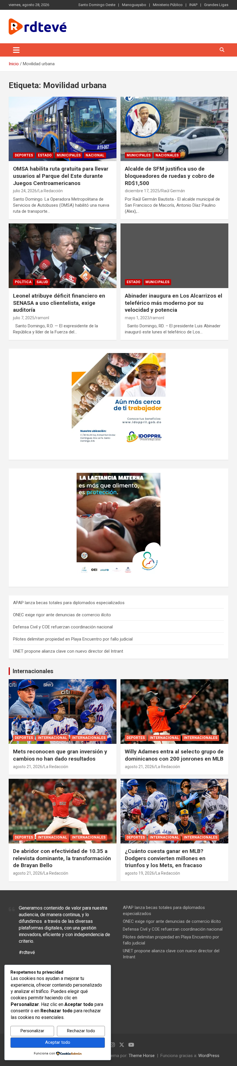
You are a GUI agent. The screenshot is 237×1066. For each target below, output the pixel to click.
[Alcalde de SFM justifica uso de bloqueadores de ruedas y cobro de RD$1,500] (174, 128)
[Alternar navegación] (16, 50)
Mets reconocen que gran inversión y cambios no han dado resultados (60, 755)
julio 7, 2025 (23, 317)
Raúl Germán (173, 190)
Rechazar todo (81, 1030)
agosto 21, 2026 (27, 766)
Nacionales (167, 155)
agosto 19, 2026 (139, 873)
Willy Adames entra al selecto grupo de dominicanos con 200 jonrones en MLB (174, 755)
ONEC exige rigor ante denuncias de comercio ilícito (62, 614)
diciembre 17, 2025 (142, 190)
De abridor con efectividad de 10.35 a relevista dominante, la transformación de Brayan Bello (62, 858)
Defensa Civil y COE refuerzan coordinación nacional (63, 627)
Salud (42, 282)
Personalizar (32, 1030)
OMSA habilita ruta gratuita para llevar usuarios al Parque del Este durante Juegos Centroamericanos (60, 175)
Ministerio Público (168, 5)
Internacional (52, 738)
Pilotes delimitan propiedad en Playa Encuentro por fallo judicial (73, 639)
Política (23, 282)
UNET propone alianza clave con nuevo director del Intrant (68, 651)
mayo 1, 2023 (137, 317)
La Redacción (50, 190)
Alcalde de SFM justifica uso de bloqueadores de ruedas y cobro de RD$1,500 (169, 175)
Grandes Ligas (216, 5)
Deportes (24, 155)
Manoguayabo (134, 5)
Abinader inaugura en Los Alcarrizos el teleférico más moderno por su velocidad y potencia (173, 302)
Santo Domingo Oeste (96, 5)
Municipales (69, 155)
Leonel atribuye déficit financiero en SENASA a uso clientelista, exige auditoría (59, 302)
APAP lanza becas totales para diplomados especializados (69, 602)
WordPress (208, 1055)
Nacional (95, 155)
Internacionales (33, 671)
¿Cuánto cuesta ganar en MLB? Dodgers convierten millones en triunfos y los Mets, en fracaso (165, 858)
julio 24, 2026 (25, 190)
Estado (45, 155)
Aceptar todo (57, 1042)
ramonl (42, 317)
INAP (193, 5)
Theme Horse (142, 1055)
